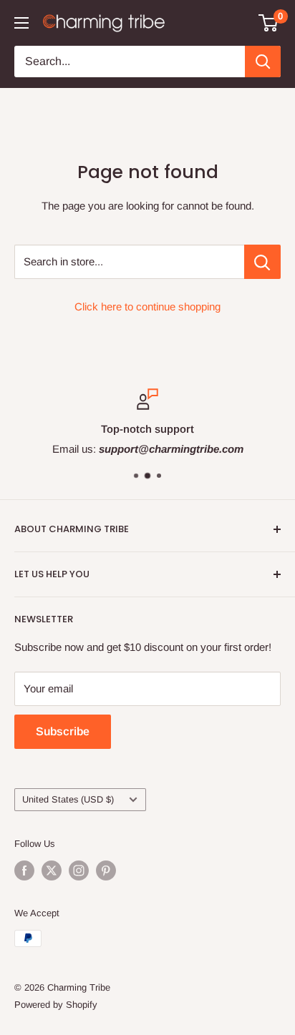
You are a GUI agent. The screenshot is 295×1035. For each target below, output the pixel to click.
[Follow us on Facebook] (24, 870)
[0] (269, 22)
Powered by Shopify (55, 1004)
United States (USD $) (68, 799)
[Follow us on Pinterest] (106, 870)
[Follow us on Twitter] (52, 870)
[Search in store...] (262, 262)
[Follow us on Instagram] (79, 870)
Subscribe (63, 731)
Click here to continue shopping (147, 306)
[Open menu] (21, 23)
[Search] (263, 61)
